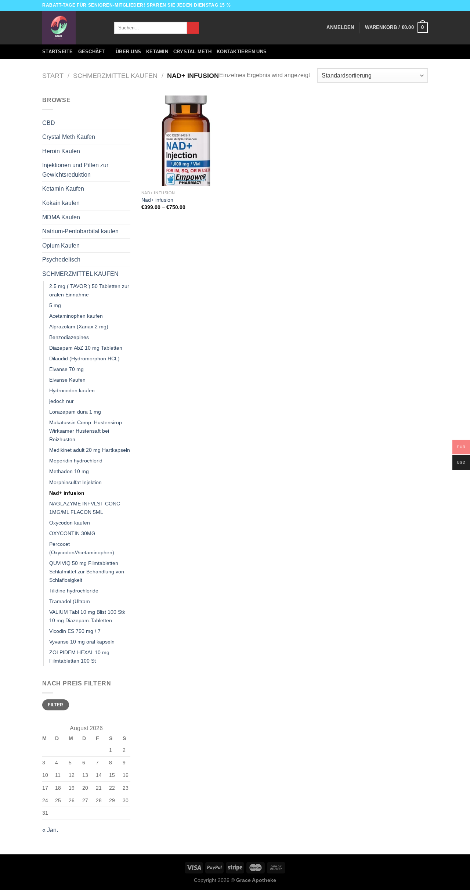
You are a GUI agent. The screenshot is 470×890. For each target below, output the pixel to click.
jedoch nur (61, 401)
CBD (48, 123)
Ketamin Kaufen (63, 188)
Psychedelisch (61, 259)
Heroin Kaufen (61, 151)
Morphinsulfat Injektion (75, 482)
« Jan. (50, 830)
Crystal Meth (192, 51)
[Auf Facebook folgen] (403, 5)
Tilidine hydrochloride (73, 591)
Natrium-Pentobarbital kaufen (80, 231)
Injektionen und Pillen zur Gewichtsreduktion (75, 170)
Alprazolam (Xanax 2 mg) (78, 326)
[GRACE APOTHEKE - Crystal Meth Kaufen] (72, 27)
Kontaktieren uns (242, 51)
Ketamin (157, 51)
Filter (55, 704)
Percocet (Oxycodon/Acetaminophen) (81, 548)
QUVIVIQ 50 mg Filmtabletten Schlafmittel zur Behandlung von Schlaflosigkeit (86, 571)
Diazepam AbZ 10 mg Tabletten (85, 348)
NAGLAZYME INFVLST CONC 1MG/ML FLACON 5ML (84, 508)
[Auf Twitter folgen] (417, 5)
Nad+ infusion (66, 493)
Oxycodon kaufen (69, 523)
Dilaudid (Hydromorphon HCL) (84, 358)
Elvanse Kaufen (67, 380)
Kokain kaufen (61, 203)
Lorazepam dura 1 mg (75, 412)
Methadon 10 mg (69, 471)
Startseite (57, 51)
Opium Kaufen (61, 245)
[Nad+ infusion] (186, 141)
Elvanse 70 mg (66, 369)
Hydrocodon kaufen (72, 390)
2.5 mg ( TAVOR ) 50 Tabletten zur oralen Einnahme (89, 290)
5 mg (55, 305)
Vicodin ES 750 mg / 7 (75, 631)
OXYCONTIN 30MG (72, 533)
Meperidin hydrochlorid (75, 461)
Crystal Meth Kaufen (68, 137)
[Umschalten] (127, 122)
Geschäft (91, 51)
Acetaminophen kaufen (76, 316)
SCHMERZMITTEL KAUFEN (115, 75)
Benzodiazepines (69, 337)
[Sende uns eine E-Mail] (424, 5)
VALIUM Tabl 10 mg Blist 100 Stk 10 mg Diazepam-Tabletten (87, 616)
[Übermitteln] (193, 28)
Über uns (128, 51)
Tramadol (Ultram (69, 601)
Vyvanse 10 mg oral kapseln (82, 642)
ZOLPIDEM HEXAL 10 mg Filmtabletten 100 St (79, 656)
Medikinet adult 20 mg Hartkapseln (89, 450)
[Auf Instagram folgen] (410, 5)
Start (53, 75)
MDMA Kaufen (61, 217)
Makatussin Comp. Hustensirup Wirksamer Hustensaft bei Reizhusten (85, 430)
